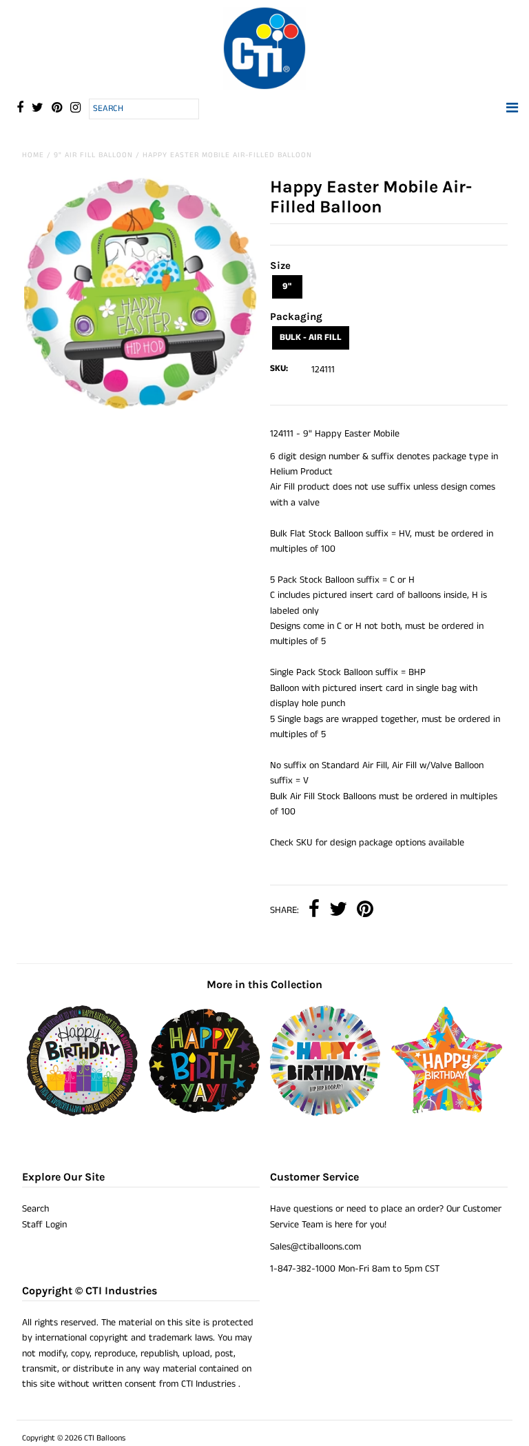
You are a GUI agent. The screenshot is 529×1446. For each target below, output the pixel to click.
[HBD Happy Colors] (325, 1114)
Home (33, 155)
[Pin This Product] (365, 910)
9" (286, 286)
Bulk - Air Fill (311, 337)
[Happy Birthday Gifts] (82, 1114)
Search (35, 1209)
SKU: (279, 368)
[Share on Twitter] (338, 910)
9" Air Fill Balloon (93, 155)
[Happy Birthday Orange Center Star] (447, 1114)
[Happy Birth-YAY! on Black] (204, 1114)
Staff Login (44, 1225)
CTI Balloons (104, 1438)
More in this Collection (264, 984)
